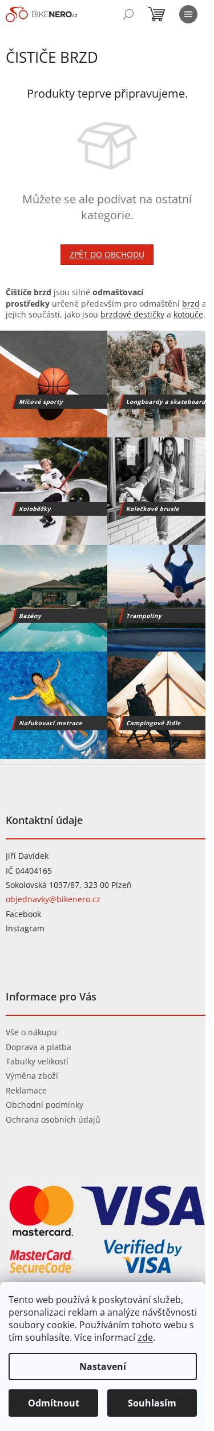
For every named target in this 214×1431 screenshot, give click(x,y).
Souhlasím (152, 1403)
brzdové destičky (132, 314)
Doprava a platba (38, 1047)
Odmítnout (53, 1403)
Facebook (23, 914)
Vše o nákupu (31, 1032)
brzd (191, 303)
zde (145, 1337)
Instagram (25, 928)
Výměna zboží (32, 1075)
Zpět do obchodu (107, 254)
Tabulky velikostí (37, 1061)
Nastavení (102, 1366)
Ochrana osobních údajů (53, 1119)
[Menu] (188, 14)
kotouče (188, 314)
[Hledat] (128, 14)
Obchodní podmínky (44, 1104)
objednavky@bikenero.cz (53, 899)
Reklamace (26, 1090)
